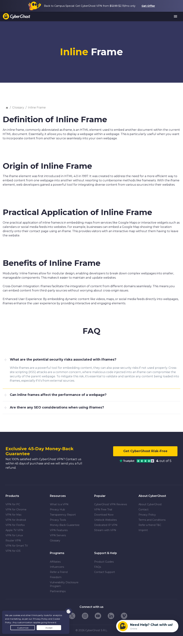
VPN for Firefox (15, 525)
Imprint (143, 530)
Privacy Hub (57, 509)
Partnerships (58, 591)
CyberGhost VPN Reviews (110, 504)
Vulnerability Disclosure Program (64, 584)
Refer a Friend (59, 572)
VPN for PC (13, 504)
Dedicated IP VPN (105, 525)
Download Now (103, 514)
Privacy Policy (147, 514)
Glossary (18, 107)
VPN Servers (58, 535)
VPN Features (59, 530)
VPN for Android (16, 519)
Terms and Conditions (152, 519)
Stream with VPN (105, 530)
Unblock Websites (105, 519)
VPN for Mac (14, 514)
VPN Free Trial (103, 509)
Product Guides (104, 561)
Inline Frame (37, 107)
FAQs (97, 566)
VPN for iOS (13, 550)
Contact (144, 509)
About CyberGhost (150, 504)
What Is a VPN (59, 504)
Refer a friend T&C (150, 525)
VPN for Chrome (16, 509)
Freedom (55, 577)
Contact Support (104, 572)
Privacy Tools (58, 519)
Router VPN (13, 540)
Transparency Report (63, 514)
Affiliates (55, 561)
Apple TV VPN (14, 530)
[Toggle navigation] (175, 17)
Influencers (57, 566)
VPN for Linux (14, 535)
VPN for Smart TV (17, 545)
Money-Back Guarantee (65, 525)
